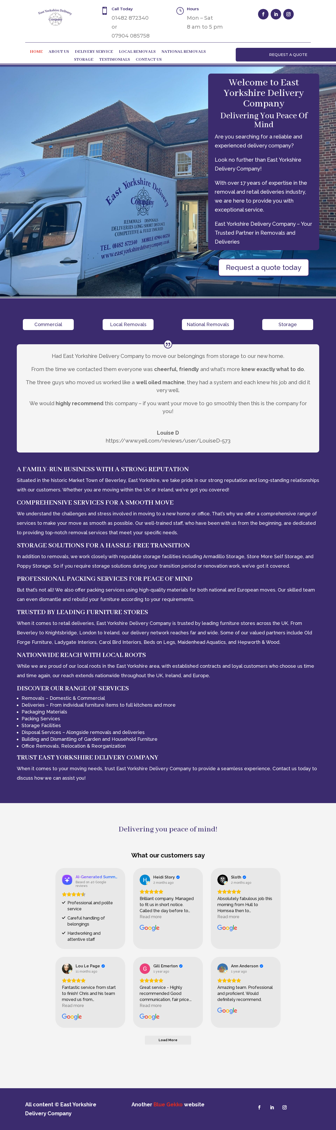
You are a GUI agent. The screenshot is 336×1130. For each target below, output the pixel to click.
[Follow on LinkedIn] (276, 14)
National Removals (183, 52)
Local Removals (137, 52)
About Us (59, 52)
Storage (83, 60)
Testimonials (114, 60)
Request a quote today (263, 267)
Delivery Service (94, 52)
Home (36, 52)
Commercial (48, 324)
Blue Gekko (168, 1104)
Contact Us (149, 60)
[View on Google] (145, 880)
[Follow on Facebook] (263, 14)
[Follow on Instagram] (288, 14)
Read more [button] (151, 916)
